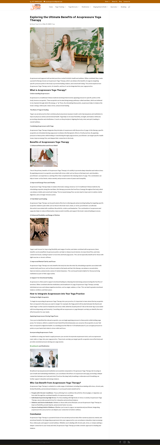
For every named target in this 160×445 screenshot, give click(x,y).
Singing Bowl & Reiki (99, 7)
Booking (123, 7)
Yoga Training (59, 7)
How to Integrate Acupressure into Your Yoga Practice (57, 293)
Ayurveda (114, 7)
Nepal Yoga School (37, 24)
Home (51, 7)
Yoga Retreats (73, 7)
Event (106, 1)
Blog (120, 1)
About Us (114, 1)
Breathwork (34, 346)
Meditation (85, 7)
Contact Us (126, 1)
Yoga (53, 24)
